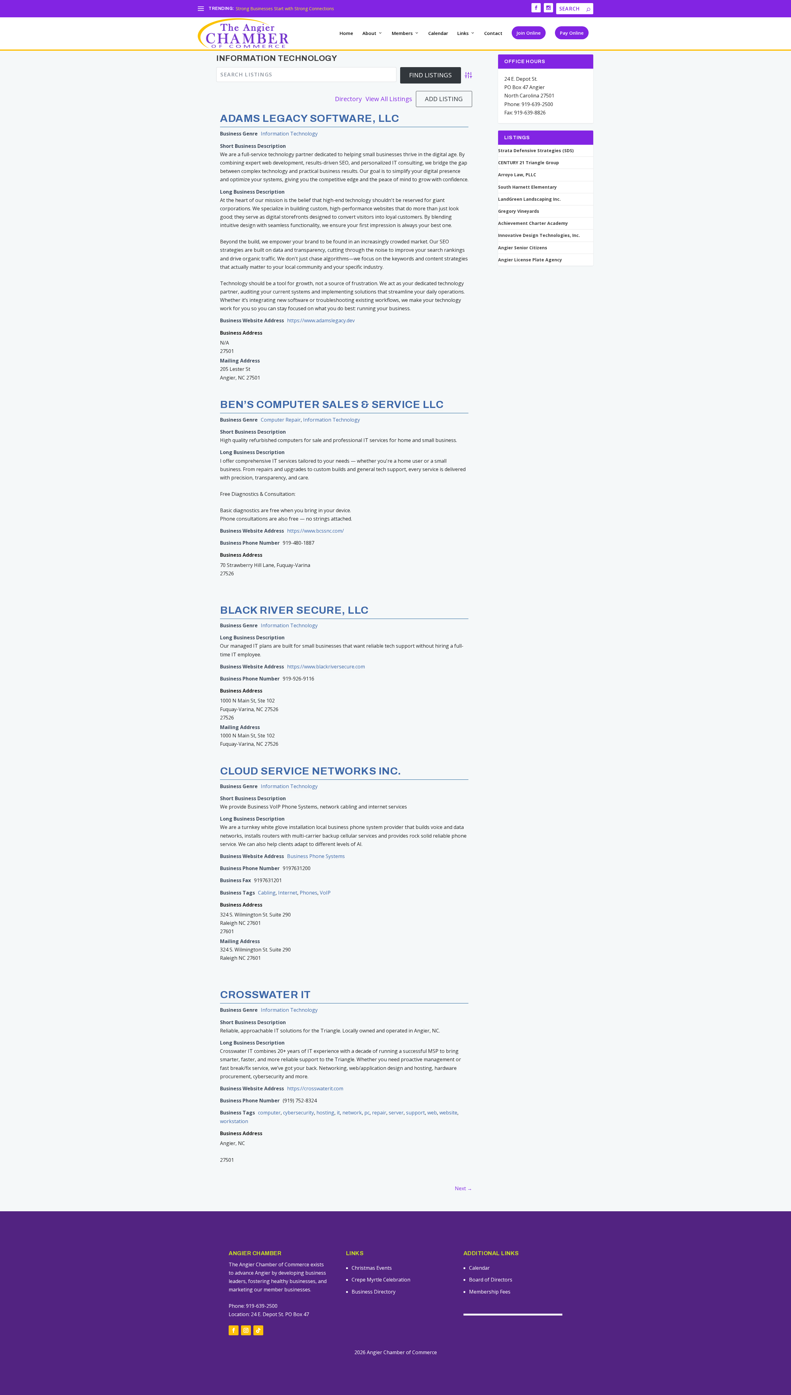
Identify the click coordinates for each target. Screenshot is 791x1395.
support (415, 1112)
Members (402, 33)
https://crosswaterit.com (315, 1088)
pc (367, 1112)
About (369, 33)
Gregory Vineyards (518, 211)
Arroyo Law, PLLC (517, 175)
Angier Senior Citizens (522, 248)
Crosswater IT (265, 994)
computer (269, 1112)
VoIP (325, 892)
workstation (234, 1121)
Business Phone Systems (316, 856)
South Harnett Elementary (527, 187)
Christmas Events (372, 1267)
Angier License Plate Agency (530, 260)
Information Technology (289, 133)
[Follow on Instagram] (246, 1330)
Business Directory (374, 1291)
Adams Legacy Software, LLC (309, 118)
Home (346, 33)
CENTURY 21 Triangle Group (528, 162)
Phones (308, 892)
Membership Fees (489, 1291)
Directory (348, 99)
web (432, 1112)
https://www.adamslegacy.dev (321, 320)
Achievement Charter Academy (533, 223)
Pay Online (572, 33)
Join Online (529, 33)
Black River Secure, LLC (294, 610)
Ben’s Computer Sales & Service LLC (331, 404)
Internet (287, 892)
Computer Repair (281, 419)
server (396, 1112)
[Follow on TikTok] (258, 1330)
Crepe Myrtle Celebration (381, 1279)
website (448, 1112)
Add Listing (444, 99)
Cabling (267, 892)
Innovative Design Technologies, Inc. (539, 235)
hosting (325, 1112)
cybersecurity (298, 1112)
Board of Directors (490, 1279)
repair (379, 1112)
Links (463, 33)
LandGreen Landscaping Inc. (529, 199)
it (338, 1112)
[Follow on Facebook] (234, 1330)
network (352, 1112)
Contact (493, 33)
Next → (463, 1188)
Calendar (438, 33)
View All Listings (389, 99)
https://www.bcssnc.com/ (315, 530)
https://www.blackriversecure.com (326, 666)
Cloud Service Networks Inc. (310, 771)
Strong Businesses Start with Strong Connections (285, 8)
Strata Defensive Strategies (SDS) (536, 150)
